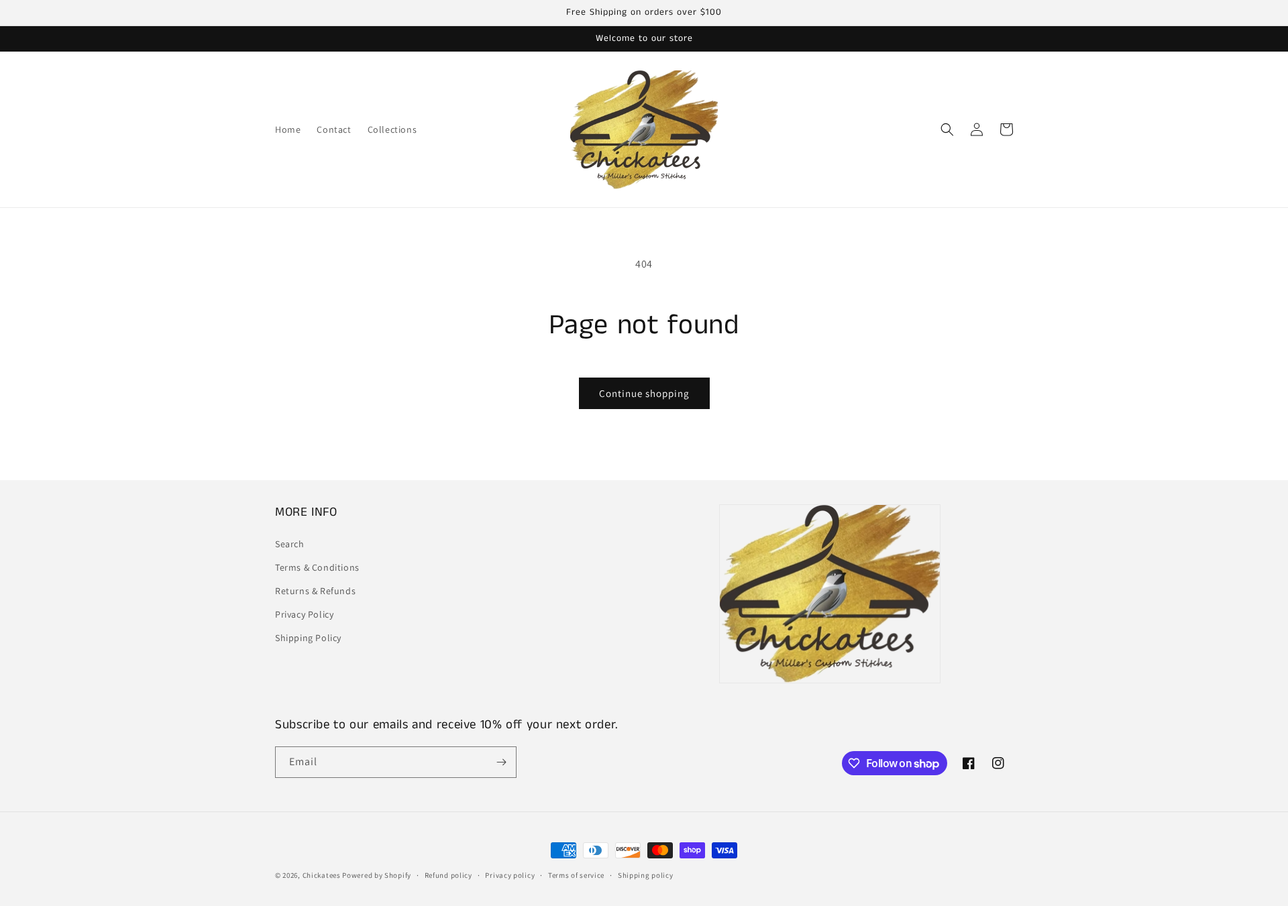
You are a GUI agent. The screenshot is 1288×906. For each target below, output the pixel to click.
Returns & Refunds (315, 591)
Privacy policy (510, 875)
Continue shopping (644, 393)
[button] (947, 129)
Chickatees (322, 875)
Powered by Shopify (376, 875)
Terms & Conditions (317, 567)
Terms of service (576, 875)
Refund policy (448, 875)
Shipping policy (646, 875)
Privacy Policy (304, 614)
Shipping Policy (308, 638)
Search (290, 544)
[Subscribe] (501, 762)
